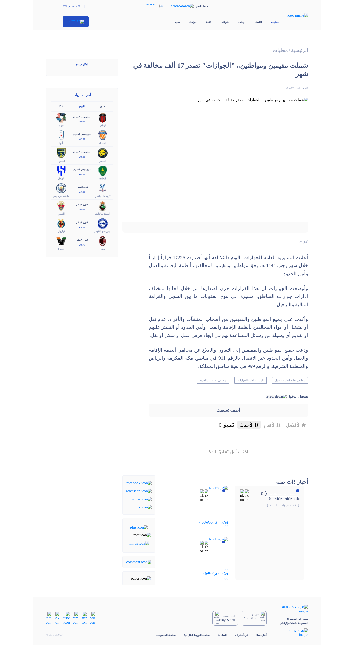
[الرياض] (103, 117)
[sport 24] (75, 22)
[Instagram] (75, 618)
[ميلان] (103, 241)
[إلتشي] (61, 205)
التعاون (61, 160)
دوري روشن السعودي (82, 117)
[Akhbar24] (291, 609)
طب (177, 21)
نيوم (61, 125)
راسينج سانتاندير (102, 213)
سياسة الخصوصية (166, 634)
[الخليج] (103, 170)
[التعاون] (61, 153)
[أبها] (61, 135)
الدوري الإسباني (82, 205)
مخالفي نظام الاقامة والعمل (290, 380)
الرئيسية (299, 50)
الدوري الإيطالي (82, 240)
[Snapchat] (48, 618)
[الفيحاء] (103, 135)
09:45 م (82, 245)
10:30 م (82, 227)
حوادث (193, 21)
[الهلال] (61, 170)
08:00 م (82, 210)
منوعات (225, 21)
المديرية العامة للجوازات (251, 380)
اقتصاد (258, 21)
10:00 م (82, 192)
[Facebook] (139, 483)
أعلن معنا (261, 634)
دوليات (241, 21)
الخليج (102, 178)
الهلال (61, 178)
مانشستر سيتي (61, 196)
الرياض (102, 125)
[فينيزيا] (61, 241)
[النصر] (103, 153)
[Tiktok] (57, 618)
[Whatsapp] (139, 491)
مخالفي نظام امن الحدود (213, 380)
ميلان (102, 248)
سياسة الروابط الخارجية (197, 634)
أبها (61, 143)
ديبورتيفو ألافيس (102, 231)
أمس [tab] (102, 106)
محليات (275, 21)
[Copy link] (143, 507)
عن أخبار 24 (241, 634)
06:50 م (82, 122)
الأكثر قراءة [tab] (82, 64)
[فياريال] (61, 223)
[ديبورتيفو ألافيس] (103, 223)
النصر (103, 160)
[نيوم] (61, 117)
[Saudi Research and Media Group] (291, 632)
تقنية (208, 21)
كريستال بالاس (103, 196)
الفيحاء (102, 143)
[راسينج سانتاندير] (103, 205)
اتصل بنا (222, 634)
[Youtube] (66, 618)
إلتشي (61, 213)
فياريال (61, 231)
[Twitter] (141, 499)
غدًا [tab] (61, 106)
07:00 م (82, 139)
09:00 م (82, 157)
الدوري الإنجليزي (82, 187)
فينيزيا (61, 248)
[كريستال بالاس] (103, 188)
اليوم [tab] (82, 106)
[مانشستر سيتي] (61, 188)
